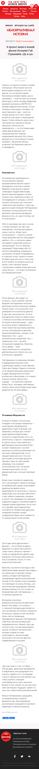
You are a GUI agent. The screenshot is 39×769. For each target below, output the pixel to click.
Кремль (16, 16)
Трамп (25, 14)
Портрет (5, 11)
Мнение (5, 9)
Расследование (15, 11)
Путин (31, 14)
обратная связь (19, 733)
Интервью (23, 9)
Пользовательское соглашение (24, 744)
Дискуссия (14, 9)
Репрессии (32, 9)
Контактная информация (22, 738)
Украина (34, 11)
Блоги (24, 11)
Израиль (8, 14)
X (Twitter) (5, 718)
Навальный (17, 14)
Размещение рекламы (21, 741)
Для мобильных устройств (22, 747)
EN (32, 6)
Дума (23, 16)
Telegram (12, 718)
